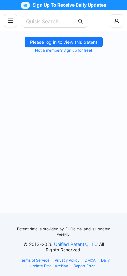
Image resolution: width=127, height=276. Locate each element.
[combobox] (51, 21)
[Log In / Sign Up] (116, 20)
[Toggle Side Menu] (10, 20)
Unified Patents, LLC (76, 244)
